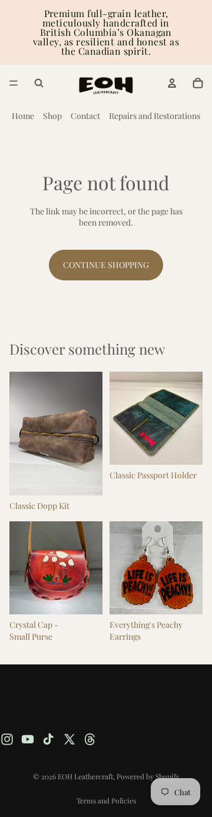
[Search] (39, 83)
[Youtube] (28, 739)
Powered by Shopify (148, 776)
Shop (52, 115)
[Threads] (90, 739)
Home (23, 115)
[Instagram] (7, 739)
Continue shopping (106, 264)
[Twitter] (69, 739)
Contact (85, 115)
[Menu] (13, 83)
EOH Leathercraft (85, 776)
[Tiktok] (48, 739)
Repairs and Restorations (154, 115)
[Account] (172, 83)
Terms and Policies (106, 800)
